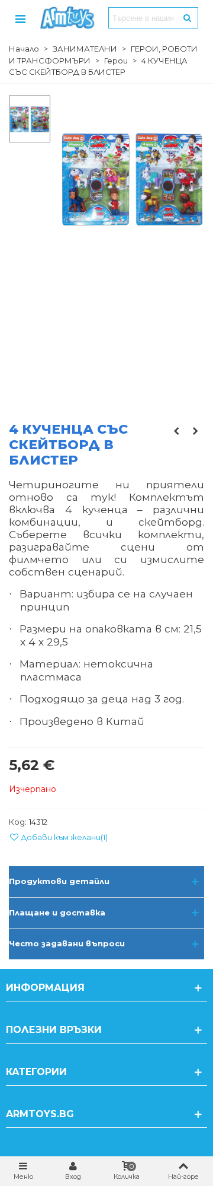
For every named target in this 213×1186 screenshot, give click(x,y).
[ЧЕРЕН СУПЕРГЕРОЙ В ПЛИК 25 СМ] (195, 431)
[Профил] (20, 18)
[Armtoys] (66, 17)
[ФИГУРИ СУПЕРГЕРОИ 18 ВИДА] (176, 431)
